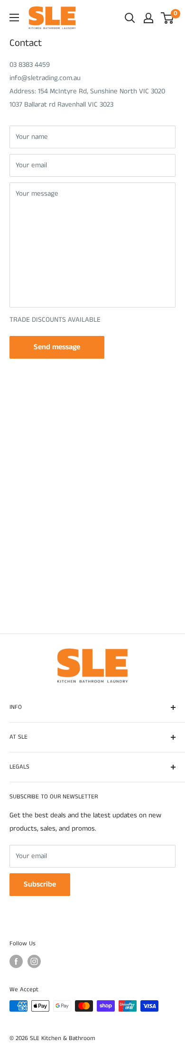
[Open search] (130, 18)
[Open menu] (14, 17)
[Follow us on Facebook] (16, 961)
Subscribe (40, 884)
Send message (57, 347)
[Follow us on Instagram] (34, 961)
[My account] (148, 18)
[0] (168, 18)
